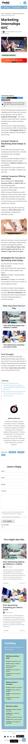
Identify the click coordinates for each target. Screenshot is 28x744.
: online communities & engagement (13, 674)
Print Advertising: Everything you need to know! (13, 607)
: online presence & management (13, 698)
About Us (5, 731)
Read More (22, 583)
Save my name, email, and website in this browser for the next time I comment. (13, 512)
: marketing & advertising (13, 663)
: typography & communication (11, 666)
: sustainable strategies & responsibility (14, 710)
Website (3, 484)
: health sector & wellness (14, 717)
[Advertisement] (14, 79)
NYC (3, 455)
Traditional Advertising (18, 13)
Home (2, 13)
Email (3, 477)
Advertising (6, 7)
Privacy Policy (18, 731)
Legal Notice (10, 731)
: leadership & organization (14, 687)
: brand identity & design (13, 661)
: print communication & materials (13, 670)
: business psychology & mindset (13, 694)
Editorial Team (9, 612)
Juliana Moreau (10, 31)
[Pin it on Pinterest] (25, 39)
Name (3, 471)
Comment (3, 491)
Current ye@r (5, 524)
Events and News (16, 7)
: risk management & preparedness (13, 722)
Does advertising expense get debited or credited (13, 563)
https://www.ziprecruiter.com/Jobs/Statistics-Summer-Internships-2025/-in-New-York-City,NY (14, 393)
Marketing (20, 452)
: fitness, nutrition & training (14, 719)
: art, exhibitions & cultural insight (13, 714)
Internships (12, 452)
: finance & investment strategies (13, 690)
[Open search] (20, 2)
